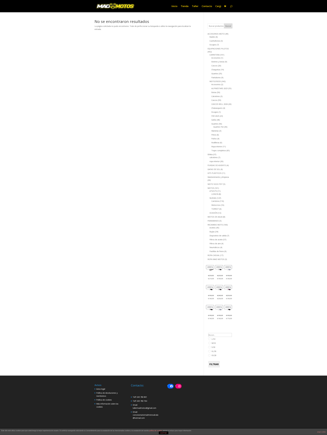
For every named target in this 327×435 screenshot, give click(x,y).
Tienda (185, 6)
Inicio (174, 6)
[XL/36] (209, 351)
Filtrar (214, 364)
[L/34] (209, 339)
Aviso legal (100, 389)
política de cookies (155, 431)
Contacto (207, 6)
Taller (195, 6)
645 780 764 (142, 401)
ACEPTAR (163, 433)
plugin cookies (321, 432)
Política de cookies (104, 400)
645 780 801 (142, 397)
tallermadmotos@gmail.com (144, 408)
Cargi (218, 6)
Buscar (228, 26)
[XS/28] (209, 355)
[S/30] (209, 347)
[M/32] (209, 343)
